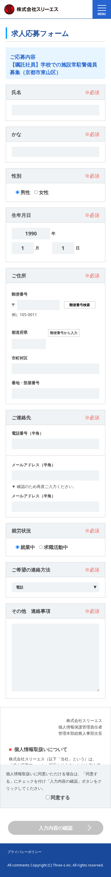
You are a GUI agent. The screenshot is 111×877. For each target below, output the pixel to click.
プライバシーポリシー (24, 852)
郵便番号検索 (79, 304)
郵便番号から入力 (63, 332)
